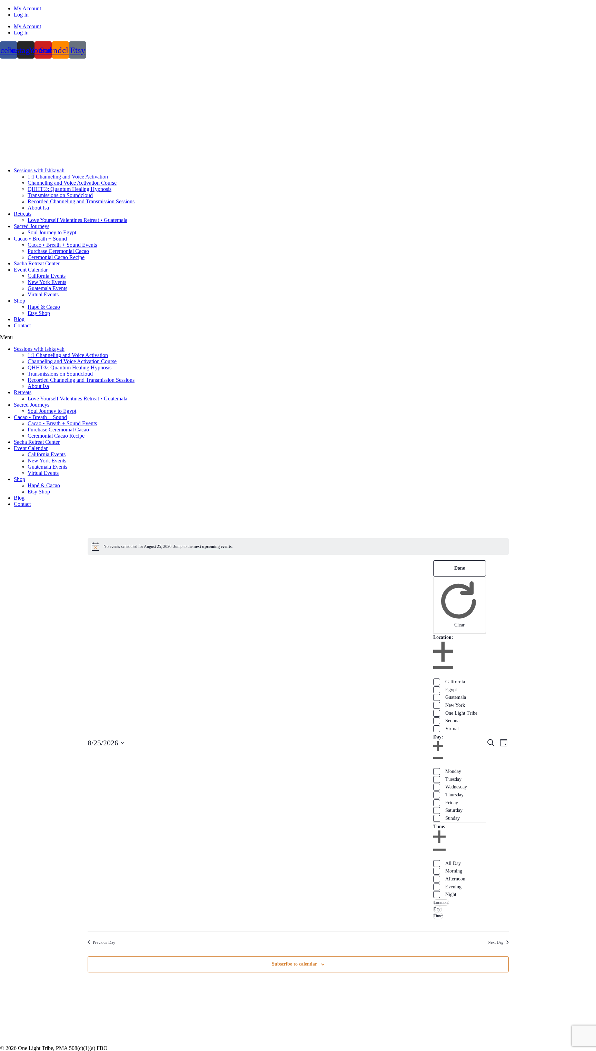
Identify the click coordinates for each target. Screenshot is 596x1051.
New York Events (47, 282)
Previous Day (104, 942)
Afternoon (455, 878)
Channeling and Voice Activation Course (72, 183)
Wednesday (456, 786)
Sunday (452, 818)
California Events (47, 276)
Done (459, 568)
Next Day (496, 942)
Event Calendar (31, 270)
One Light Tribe (461, 713)
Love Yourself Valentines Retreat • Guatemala (77, 220)
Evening (453, 886)
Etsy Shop (39, 313)
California (455, 681)
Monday (453, 771)
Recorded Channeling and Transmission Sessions (81, 201)
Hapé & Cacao (44, 307)
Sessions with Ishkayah (39, 170)
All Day (453, 863)
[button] (298, 337)
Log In (21, 15)
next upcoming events (212, 546)
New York (455, 705)
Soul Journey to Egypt (52, 232)
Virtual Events (43, 294)
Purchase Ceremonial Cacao (58, 251)
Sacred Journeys (31, 226)
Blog (19, 319)
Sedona (452, 720)
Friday (451, 802)
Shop (19, 301)
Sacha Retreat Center (37, 263)
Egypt (451, 689)
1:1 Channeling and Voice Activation (68, 177)
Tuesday (453, 779)
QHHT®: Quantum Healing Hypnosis (69, 189)
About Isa (38, 208)
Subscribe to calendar (294, 964)
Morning (453, 871)
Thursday (454, 794)
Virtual (452, 728)
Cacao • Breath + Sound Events (62, 245)
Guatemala (455, 697)
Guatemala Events (47, 288)
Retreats (22, 214)
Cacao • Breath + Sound (40, 239)
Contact (22, 325)
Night (450, 894)
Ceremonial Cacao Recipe (56, 257)
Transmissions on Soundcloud (60, 195)
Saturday (454, 810)
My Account (27, 8)
